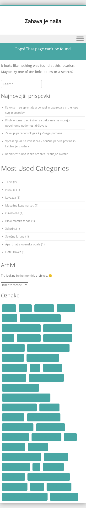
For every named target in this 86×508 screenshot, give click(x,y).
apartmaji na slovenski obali (40, 318)
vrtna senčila (53, 466)
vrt (36, 466)
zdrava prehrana (14, 486)
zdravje (37, 486)
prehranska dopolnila (17, 427)
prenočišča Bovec (15, 437)
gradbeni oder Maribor (43, 357)
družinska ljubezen (57, 338)
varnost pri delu (56, 457)
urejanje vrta (38, 447)
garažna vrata (13, 347)
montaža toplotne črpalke (20, 387)
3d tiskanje (66, 308)
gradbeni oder (13, 357)
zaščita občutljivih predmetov (49, 476)
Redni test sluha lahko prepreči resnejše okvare (36, 154)
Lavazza (10, 197)
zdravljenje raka (59, 486)
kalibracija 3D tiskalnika (46, 377)
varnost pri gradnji (16, 466)
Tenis (8, 182)
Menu (43, 39)
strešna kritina (13, 447)
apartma (9, 318)
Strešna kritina (15, 236)
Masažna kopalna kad (19, 205)
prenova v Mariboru (50, 427)
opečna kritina (13, 417)
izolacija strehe (14, 377)
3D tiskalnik (44, 308)
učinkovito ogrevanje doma (21, 457)
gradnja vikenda (14, 367)
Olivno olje (12, 213)
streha (70, 437)
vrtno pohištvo (13, 476)
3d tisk (25, 308)
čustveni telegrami (64, 496)
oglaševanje (49, 407)
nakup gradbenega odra (19, 407)
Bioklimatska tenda (18, 221)
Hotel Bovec (13, 252)
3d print (10, 228)
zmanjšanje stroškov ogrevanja (24, 496)
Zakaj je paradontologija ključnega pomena (33, 133)
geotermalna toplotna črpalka (48, 347)
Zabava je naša (43, 21)
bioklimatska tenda (57, 328)
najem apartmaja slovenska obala (26, 397)
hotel (35, 367)
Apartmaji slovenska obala (22, 244)
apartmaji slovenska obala (21, 328)
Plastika (10, 190)
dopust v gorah (28, 338)
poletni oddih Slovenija (43, 417)
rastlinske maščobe (46, 437)
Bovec (8, 338)
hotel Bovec (52, 367)
